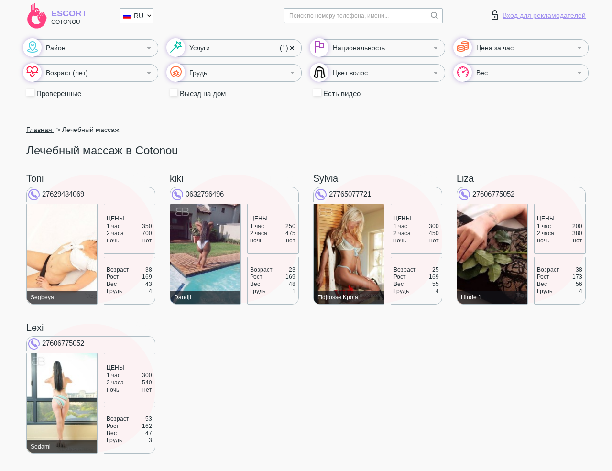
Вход (544, 15)
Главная (40, 129)
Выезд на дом (203, 93)
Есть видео (342, 93)
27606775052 (493, 194)
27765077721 (350, 194)
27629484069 (63, 194)
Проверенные (58, 93)
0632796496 (205, 194)
